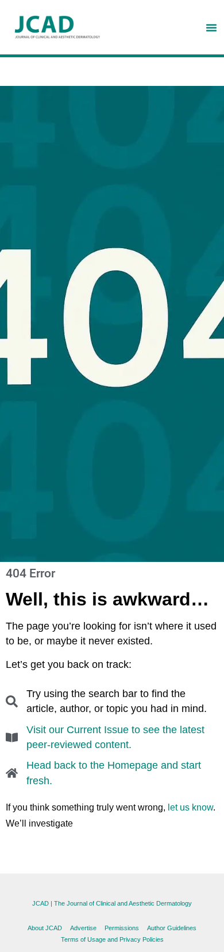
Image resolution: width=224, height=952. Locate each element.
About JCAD (45, 928)
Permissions (122, 928)
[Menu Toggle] (211, 27)
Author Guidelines (171, 928)
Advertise (83, 928)
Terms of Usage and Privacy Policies (112, 939)
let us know (190, 807)
